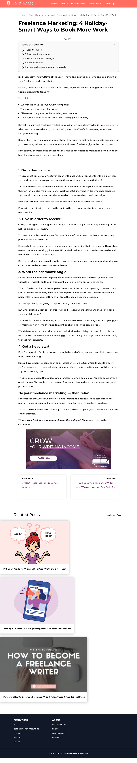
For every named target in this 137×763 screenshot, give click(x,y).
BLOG (16, 725)
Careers (17, 742)
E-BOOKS (17, 737)
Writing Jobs (78, 3)
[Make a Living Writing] (20, 5)
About (108, 3)
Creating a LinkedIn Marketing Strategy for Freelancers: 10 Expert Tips (37, 628)
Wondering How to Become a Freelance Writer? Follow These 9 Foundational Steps (44, 697)
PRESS (55, 729)
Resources (93, 3)
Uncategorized (48, 15)
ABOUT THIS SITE (59, 725)
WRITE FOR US (58, 733)
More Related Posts (113, 515)
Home (54, 3)
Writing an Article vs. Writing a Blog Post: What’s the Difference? (34, 569)
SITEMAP (56, 737)
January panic (110, 125)
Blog (63, 3)
